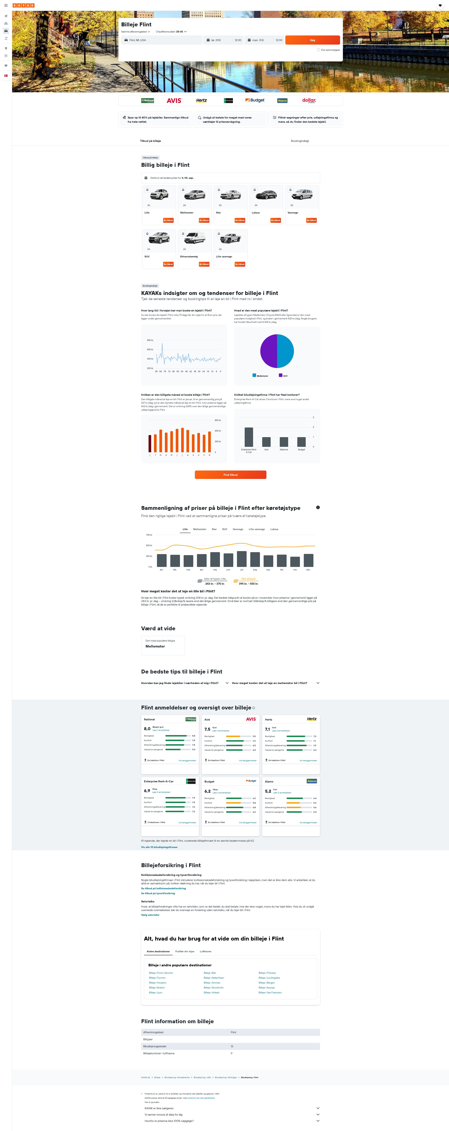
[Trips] (6, 65)
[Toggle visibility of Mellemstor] (260, 375)
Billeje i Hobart (211, 992)
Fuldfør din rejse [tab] (184, 951)
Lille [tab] (185, 529)
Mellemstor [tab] (199, 529)
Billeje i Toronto (157, 977)
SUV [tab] (224, 529)
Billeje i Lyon (155, 992)
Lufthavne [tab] (205, 951)
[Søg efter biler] (6, 30)
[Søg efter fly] (6, 16)
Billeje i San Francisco (270, 992)
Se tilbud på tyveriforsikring (158, 893)
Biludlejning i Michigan (226, 1077)
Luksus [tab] (274, 529)
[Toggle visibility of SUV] (283, 375)
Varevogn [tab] (238, 529)
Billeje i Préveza (267, 972)
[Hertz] (312, 719)
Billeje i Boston (157, 987)
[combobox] (135, 31)
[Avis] (251, 719)
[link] (230, 475)
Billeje (157, 1077)
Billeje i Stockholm (214, 987)
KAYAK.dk (145, 1077)
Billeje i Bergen (267, 982)
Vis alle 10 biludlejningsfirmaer (159, 847)
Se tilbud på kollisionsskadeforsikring (163, 888)
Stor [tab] (214, 529)
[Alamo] (312, 781)
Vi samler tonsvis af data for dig (163, 1114)
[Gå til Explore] (6, 48)
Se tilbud (168, 220)
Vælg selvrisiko (150, 914)
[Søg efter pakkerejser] (6, 38)
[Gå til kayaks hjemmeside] (24, 5)
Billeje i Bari (210, 972)
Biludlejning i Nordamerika (177, 1077)
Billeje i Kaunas (266, 987)
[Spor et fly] (6, 55)
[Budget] (251, 781)
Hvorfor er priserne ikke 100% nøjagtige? (169, 1121)
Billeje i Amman (212, 982)
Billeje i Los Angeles (269, 977)
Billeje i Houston (157, 982)
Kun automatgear (330, 49)
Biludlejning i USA (202, 1077)
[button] (6, 5)
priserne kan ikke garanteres (201, 1098)
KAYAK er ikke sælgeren (159, 1108)
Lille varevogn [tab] (257, 529)
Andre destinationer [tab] (158, 951)
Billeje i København (214, 977)
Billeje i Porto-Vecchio (161, 972)
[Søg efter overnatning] (6, 23)
